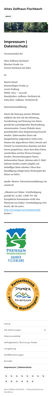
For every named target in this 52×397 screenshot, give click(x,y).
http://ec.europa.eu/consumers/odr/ (22, 210)
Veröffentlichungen (14, 355)
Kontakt (8, 361)
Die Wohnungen (12, 330)
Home (7, 324)
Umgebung (10, 348)
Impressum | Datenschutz (18, 367)
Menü (8, 16)
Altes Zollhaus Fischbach (23, 9)
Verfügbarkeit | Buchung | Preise (20, 342)
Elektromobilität (12, 336)
